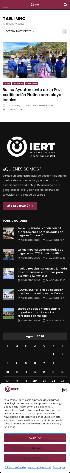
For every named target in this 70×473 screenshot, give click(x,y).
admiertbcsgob (30, 240)
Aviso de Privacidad (39, 467)
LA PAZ (7, 83)
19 (25, 381)
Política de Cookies (15, 467)
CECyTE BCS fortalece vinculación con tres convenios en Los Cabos (40, 291)
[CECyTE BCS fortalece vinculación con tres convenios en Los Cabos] (8, 294)
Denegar (35, 448)
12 (25, 372)
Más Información (19, 205)
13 (35, 372)
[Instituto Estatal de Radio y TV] (35, 5)
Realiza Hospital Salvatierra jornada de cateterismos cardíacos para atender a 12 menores (42, 272)
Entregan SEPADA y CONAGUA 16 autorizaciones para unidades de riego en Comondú (40, 232)
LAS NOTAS (18, 83)
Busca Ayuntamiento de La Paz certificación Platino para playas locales (33, 94)
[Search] (65, 4)
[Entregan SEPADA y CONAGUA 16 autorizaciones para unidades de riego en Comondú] (8, 233)
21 (44, 381)
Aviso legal (59, 467)
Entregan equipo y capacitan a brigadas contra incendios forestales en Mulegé (39, 312)
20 (35, 381)
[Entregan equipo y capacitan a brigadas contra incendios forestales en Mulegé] (8, 313)
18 (16, 381)
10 (7, 372)
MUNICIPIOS (31, 83)
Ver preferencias (35, 458)
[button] (64, 390)
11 (17, 372)
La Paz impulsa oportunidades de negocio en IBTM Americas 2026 (40, 251)
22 (53, 381)
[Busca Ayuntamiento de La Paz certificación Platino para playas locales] (35, 60)
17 (7, 381)
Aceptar (35, 438)
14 (44, 372)
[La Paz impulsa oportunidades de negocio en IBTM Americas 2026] (8, 254)
